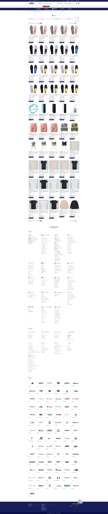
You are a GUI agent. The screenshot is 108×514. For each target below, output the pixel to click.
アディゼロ (51, 6)
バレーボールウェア (70, 266)
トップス (29, 334)
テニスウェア (69, 248)
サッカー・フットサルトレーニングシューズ (33, 351)
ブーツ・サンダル (43, 317)
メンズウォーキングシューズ (32, 294)
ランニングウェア (70, 283)
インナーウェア (43, 300)
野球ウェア (55, 249)
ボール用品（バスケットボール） (58, 270)
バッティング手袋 (56, 253)
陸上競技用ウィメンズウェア (32, 240)
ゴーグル (55, 284)
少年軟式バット (56, 244)
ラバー (42, 266)
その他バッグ (43, 352)
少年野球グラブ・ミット (57, 239)
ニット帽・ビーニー (70, 348)
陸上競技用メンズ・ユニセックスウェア (33, 239)
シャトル (29, 270)
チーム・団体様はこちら (69, 3)
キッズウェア (43, 311)
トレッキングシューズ (70, 299)
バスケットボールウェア (57, 266)
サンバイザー (69, 347)
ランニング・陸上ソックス (57, 345)
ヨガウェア (42, 294)
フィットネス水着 (56, 281)
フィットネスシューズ (31, 362)
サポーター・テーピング (71, 339)
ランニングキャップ (70, 287)
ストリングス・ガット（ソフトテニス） (72, 242)
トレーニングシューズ (44, 239)
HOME (29, 11)
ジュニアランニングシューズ (71, 282)
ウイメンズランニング (31, 346)
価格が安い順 (33, 23)
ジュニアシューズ (43, 316)
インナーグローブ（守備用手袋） (58, 254)
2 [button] (76, 23)
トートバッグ (43, 346)
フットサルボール (43, 250)
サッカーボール (43, 249)
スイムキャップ (56, 283)
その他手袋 (55, 255)
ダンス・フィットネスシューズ (45, 299)
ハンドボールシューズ (31, 364)
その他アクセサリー (30, 243)
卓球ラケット (43, 265)
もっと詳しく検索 (46, 6)
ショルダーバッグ (43, 347)
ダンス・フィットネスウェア (44, 298)
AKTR (62, 6)
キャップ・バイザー (70, 249)
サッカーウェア (43, 244)
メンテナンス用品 (56, 258)
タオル (68, 340)
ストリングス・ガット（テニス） (71, 240)
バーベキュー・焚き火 (57, 317)
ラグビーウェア (43, 281)
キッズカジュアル (30, 369)
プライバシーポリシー (44, 510)
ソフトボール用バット (57, 245)
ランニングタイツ (70, 284)
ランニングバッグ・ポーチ (71, 288)
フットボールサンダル (44, 243)
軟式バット (55, 243)
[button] (78, 23)
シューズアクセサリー (44, 242)
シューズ (42, 315)
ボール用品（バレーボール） (71, 270)
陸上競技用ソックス (30, 242)
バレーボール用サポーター (71, 267)
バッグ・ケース (56, 256)
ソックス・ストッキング (57, 259)
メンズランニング (30, 345)
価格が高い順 (37, 23)
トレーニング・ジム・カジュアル (32, 368)
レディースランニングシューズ (71, 281)
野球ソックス (56, 347)
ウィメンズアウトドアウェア (71, 295)
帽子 (68, 300)
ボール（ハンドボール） (31, 282)
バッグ (29, 272)
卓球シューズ (43, 267)
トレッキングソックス (57, 351)
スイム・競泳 (30, 370)
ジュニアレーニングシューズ (45, 240)
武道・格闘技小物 (30, 311)
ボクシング (29, 310)
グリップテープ (69, 243)
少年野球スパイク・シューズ (58, 248)
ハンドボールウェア (30, 281)
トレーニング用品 (56, 294)
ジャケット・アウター (31, 335)
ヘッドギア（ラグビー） (44, 282)
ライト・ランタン (56, 321)
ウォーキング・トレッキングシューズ (32, 365)
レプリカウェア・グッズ (57, 267)
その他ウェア (30, 337)
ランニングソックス (70, 286)
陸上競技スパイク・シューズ (32, 237)
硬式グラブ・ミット (56, 237)
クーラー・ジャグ (56, 310)
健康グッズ (55, 295)
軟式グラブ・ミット (56, 238)
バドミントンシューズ (59, 6)
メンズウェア (43, 309)
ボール (68, 334)
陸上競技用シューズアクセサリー (32, 238)
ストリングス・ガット (30, 266)
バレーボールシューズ (70, 265)
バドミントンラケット (31, 265)
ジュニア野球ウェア (57, 250)
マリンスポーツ (56, 287)
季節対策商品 (69, 335)
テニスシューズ (70, 245)
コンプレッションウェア (44, 312)
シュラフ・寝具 (56, 312)
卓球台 (42, 272)
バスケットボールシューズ (57, 265)
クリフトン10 (55, 6)
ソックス (69, 250)
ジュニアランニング (30, 347)
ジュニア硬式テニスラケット (71, 238)
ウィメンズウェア (43, 310)
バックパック (43, 345)
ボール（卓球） (43, 270)
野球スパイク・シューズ (31, 354)
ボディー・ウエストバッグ (44, 348)
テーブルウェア (56, 315)
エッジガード (69, 244)
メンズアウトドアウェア (71, 294)
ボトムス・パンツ (30, 336)
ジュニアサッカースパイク (44, 238)
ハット (68, 346)
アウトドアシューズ (70, 298)
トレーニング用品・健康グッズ (34, 11)
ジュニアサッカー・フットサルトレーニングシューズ (34, 353)
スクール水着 (56, 282)
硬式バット (55, 242)
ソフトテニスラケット (70, 239)
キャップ (42, 320)
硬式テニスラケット (70, 237)
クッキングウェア (56, 311)
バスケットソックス (56, 348)
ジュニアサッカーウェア (44, 245)
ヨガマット (42, 295)
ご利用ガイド (60, 3)
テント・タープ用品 (56, 316)
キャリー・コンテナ (56, 309)
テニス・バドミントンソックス (58, 346)
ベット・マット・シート (57, 320)
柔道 (28, 309)
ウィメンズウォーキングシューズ (32, 295)
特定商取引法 (43, 509)
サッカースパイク (43, 237)
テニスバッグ (43, 351)
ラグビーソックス (56, 352)
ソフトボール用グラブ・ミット (58, 240)
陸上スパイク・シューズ (31, 363)
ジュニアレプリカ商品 (44, 248)
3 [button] (77, 23)
